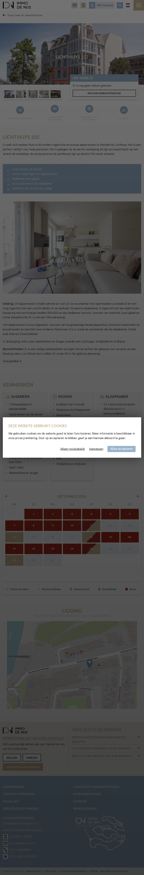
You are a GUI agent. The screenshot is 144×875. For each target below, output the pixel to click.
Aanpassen (96, 449)
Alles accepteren (121, 448)
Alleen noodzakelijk (72, 449)
